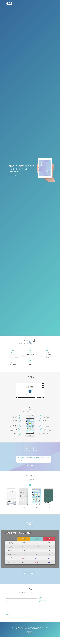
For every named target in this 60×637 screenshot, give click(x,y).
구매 (31, 5)
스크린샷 (11, 174)
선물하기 (35, 5)
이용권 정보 (27, 5)
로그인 (54, 5)
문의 (50, 5)
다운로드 (46, 5)
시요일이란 (22, 5)
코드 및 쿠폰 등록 (41, 5)
